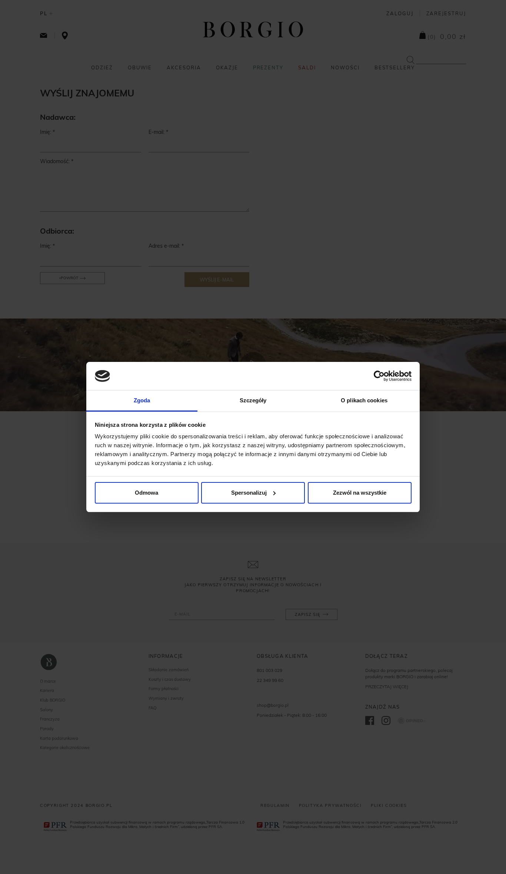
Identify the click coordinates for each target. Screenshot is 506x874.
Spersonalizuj (249, 492)
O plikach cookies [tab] (364, 400)
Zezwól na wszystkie (359, 492)
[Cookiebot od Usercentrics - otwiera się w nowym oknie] (379, 376)
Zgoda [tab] (142, 400)
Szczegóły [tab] (253, 400)
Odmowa (146, 492)
